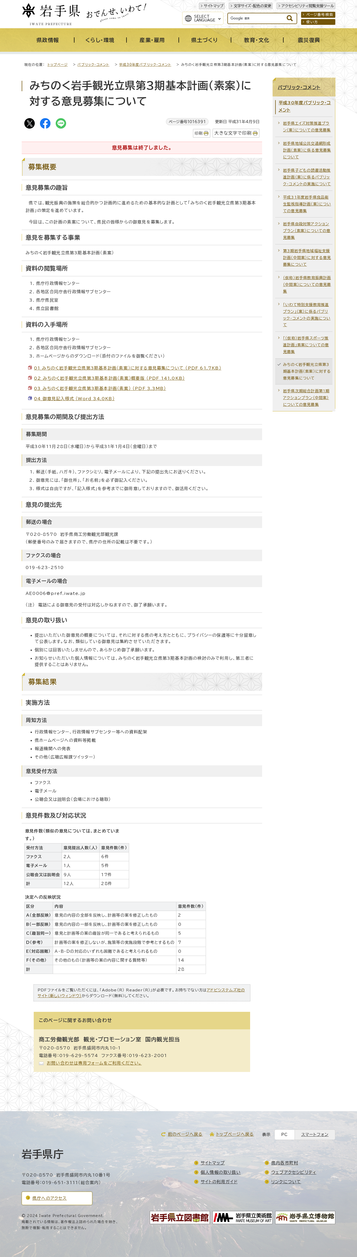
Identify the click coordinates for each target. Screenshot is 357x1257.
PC (284, 1135)
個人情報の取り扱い (221, 1172)
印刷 (199, 133)
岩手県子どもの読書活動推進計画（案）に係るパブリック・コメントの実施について (307, 177)
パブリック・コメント (93, 64)
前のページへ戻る (185, 1134)
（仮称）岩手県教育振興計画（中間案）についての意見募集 (307, 284)
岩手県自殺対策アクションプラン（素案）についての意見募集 (307, 230)
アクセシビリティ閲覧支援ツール (307, 6)
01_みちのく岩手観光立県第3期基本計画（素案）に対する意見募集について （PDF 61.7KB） (127, 368)
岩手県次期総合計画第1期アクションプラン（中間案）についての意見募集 (306, 397)
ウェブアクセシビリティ (293, 1172)
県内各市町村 (284, 1163)
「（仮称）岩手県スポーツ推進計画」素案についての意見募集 (306, 345)
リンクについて (286, 1182)
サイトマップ (213, 6)
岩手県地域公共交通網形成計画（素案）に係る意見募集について (307, 150)
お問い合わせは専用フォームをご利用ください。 (94, 1063)
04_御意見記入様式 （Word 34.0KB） (74, 399)
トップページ (58, 64)
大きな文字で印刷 (233, 133)
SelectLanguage (204, 18)
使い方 (312, 22)
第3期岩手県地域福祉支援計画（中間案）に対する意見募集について (307, 257)
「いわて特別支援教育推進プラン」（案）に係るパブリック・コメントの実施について (307, 315)
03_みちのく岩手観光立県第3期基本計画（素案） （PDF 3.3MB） (100, 388)
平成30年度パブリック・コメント (145, 64)
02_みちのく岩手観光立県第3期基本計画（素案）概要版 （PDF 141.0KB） (109, 378)
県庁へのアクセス (49, 1198)
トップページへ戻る (235, 1134)
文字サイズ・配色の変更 (252, 6)
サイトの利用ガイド (219, 1182)
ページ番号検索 (319, 14)
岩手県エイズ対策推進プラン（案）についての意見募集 (307, 126)
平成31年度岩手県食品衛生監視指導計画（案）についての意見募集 (307, 204)
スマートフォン (315, 1135)
